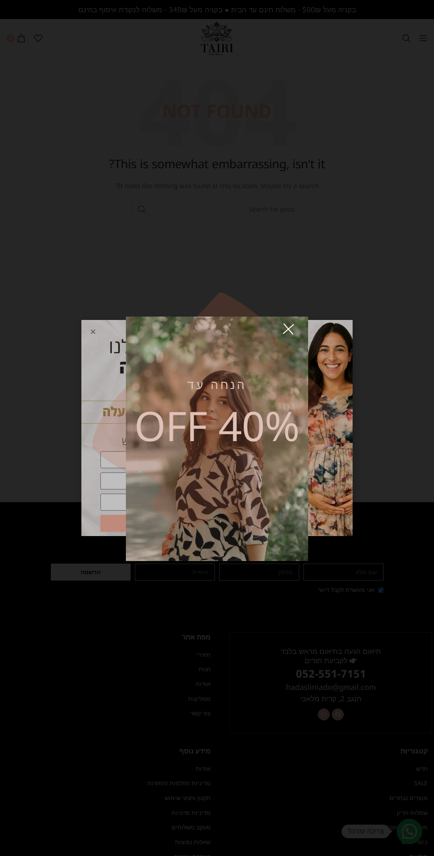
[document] (217, 428)
